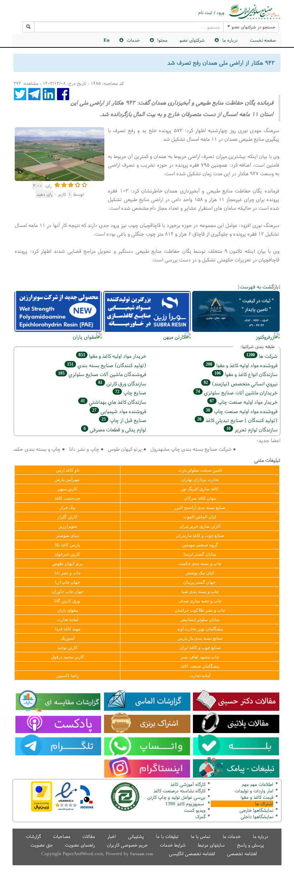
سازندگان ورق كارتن (122, 383)
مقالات (88, 836)
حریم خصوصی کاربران (127, 845)
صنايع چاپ (130, 392)
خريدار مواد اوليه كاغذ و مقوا (112, 356)
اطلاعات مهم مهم (257, 784)
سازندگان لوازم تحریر (252, 429)
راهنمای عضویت (80, 845)
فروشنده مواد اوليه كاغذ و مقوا (242, 365)
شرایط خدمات (173, 845)
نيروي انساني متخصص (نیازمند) (241, 383)
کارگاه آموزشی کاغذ (187, 784)
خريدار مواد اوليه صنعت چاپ (244, 401)
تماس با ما (200, 836)
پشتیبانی (136, 836)
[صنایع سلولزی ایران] (254, 11)
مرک (199, 816)
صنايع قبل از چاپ (123, 420)
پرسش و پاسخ (250, 845)
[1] (57, 184)
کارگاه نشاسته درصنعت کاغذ (178, 790)
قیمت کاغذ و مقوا (257, 797)
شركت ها (262, 356)
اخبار (111, 836)
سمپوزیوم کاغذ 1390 (185, 803)
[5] (84, 184)
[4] (77, 184)
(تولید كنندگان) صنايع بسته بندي (106, 365)
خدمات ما (232, 836)
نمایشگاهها (256, 810)
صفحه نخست (263, 40)
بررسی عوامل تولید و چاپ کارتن (176, 797)
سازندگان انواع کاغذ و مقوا (246, 374)
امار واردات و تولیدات (254, 790)
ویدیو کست (194, 810)
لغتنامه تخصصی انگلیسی (192, 853)
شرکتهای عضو (192, 40)
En (106, 40)
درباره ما (260, 836)
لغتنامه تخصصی (242, 853)
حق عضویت (41, 845)
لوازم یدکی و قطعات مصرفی (115, 429)
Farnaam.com (141, 854)
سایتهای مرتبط (211, 845)
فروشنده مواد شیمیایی (119, 411)
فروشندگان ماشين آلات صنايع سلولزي (102, 374)
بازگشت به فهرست (259, 286)
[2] (64, 184)
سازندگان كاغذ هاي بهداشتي (113, 401)
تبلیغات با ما (167, 836)
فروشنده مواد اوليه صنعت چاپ (242, 411)
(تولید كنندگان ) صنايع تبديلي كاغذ (237, 420)
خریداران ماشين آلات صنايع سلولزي (237, 392)
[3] (71, 184)
